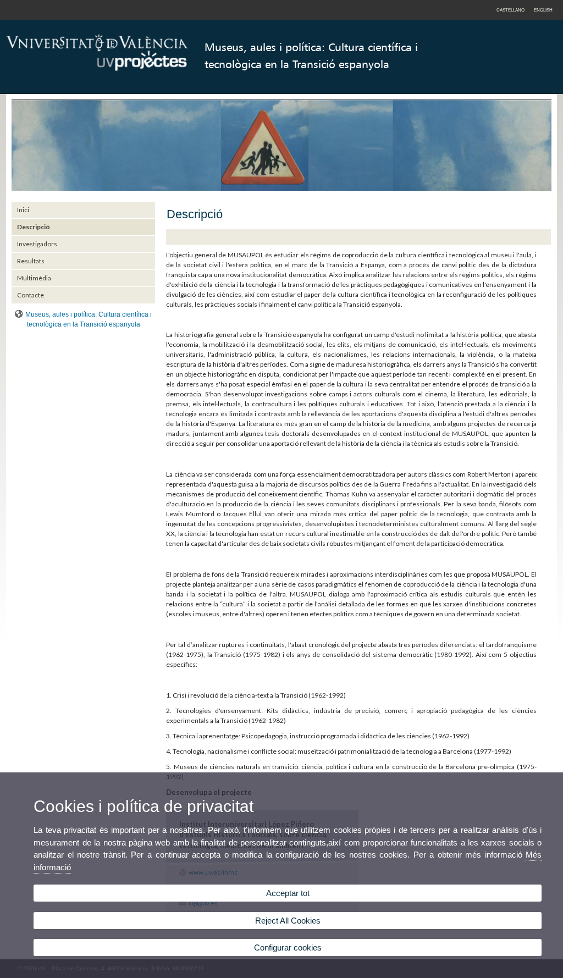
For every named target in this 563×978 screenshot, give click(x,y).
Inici (23, 210)
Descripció (33, 227)
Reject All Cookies (288, 920)
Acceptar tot (288, 893)
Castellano (510, 10)
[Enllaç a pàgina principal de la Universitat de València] (97, 91)
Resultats (31, 261)
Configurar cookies (288, 947)
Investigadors (37, 244)
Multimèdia (34, 278)
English (543, 10)
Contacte (30, 295)
